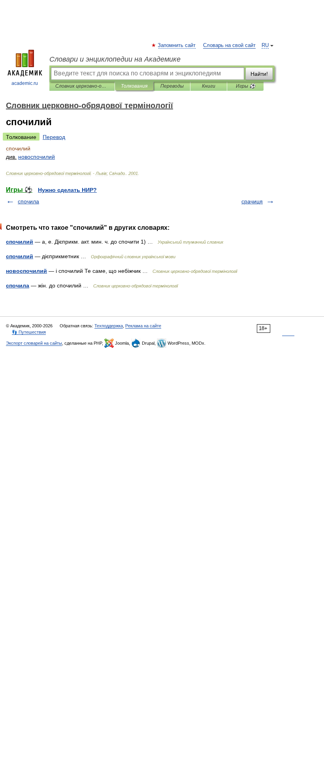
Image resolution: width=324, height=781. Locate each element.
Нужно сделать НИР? (67, 190)
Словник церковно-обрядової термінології (82, 86)
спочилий (19, 241)
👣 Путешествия (29, 332)
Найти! (259, 74)
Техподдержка (108, 325)
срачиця (252, 201)
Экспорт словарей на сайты (34, 343)
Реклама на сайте (143, 325)
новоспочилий (26, 271)
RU (265, 45)
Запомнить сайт (177, 45)
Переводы (172, 86)
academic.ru (24, 83)
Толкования (134, 86)
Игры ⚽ (245, 86)
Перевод (54, 137)
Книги (208, 86)
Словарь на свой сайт (229, 45)
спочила (28, 201)
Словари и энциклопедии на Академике (115, 59)
